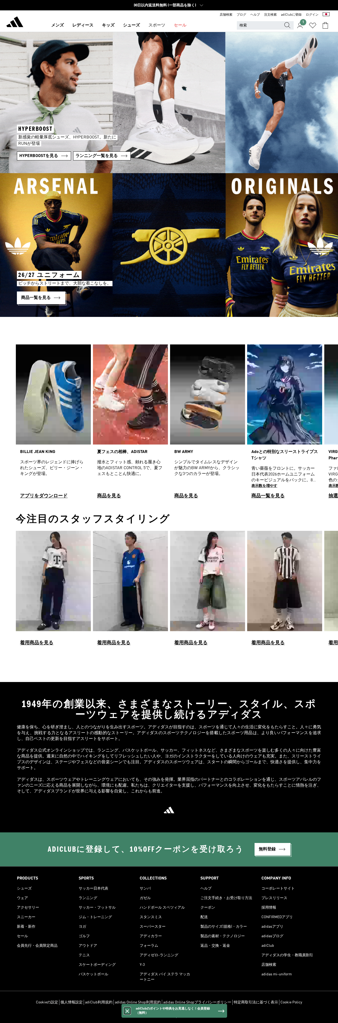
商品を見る (109, 495)
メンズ (57, 25)
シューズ (131, 25)
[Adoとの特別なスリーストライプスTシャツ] (284, 424)
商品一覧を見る (268, 495)
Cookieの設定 (47, 1002)
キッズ (108, 25)
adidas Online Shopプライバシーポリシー (197, 1002)
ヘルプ (255, 14)
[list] (169, 424)
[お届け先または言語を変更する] (326, 15)
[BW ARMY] (207, 424)
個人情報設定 (71, 1002)
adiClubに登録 (291, 14)
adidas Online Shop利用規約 (138, 1002)
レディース (82, 25)
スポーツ (156, 25)
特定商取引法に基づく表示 (256, 1002)
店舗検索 (226, 14)
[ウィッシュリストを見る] (312, 25)
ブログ (241, 14)
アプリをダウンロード (44, 495)
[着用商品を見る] (53, 590)
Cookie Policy (291, 1002)
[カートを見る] (325, 25)
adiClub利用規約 (98, 1002)
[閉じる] (127, 1010)
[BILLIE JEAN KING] (53, 424)
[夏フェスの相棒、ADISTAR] (130, 424)
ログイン (312, 14)
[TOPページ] (14, 22)
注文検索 (270, 14)
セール (180, 25)
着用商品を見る (36, 642)
